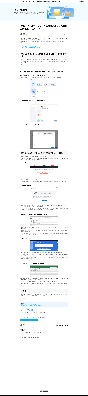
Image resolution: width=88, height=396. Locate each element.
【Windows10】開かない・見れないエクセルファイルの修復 (30, 305)
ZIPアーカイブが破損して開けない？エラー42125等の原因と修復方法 (33, 332)
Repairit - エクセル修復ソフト (28, 310)
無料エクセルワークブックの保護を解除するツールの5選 (31, 47)
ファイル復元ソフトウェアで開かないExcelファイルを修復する (32, 46)
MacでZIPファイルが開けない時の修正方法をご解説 (29, 337)
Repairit (27, 71)
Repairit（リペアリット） (24, 299)
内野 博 (24, 33)
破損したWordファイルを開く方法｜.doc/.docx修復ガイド (30, 334)
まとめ (23, 48)
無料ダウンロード (24, 320)
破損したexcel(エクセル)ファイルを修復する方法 (28, 304)
